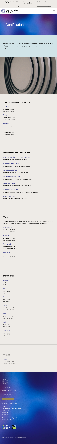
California (6, 106)
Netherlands (6, 330)
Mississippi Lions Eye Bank (11, 189)
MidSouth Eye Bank (9, 183)
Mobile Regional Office (10, 170)
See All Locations (8, 399)
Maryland (6, 123)
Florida (5, 115)
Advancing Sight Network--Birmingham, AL (16, 157)
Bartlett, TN (6, 236)
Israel (4, 314)
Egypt (4, 288)
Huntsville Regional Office (11, 163)
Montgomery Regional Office (11, 176)
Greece (5, 305)
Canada (5, 280)
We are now (28, 2)
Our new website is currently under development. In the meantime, (28, 6)
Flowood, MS (7, 244)
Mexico (5, 322)
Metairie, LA (6, 252)
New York (6, 130)
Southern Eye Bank (9, 196)
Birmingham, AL (8, 227)
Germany (5, 297)
